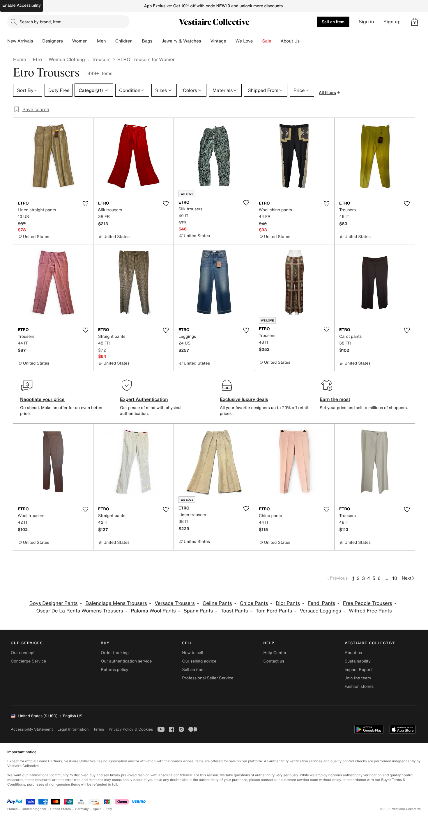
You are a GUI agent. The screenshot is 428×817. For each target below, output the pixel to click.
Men (101, 41)
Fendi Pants (321, 603)
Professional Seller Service (207, 678)
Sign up (392, 22)
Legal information (73, 729)
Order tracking (115, 653)
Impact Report (358, 670)
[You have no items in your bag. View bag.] (415, 22)
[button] (415, 22)
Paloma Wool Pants (153, 610)
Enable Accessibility (21, 5)
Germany (82, 809)
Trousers (101, 59)
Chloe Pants (254, 603)
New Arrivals (20, 41)
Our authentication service (126, 661)
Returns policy (114, 670)
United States (60, 809)
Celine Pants (217, 603)
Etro (37, 59)
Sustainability (358, 661)
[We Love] (257, 41)
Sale (266, 41)
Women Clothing (67, 59)
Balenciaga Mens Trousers (116, 603)
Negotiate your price (42, 399)
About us (353, 653)
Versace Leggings (320, 610)
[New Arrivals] (37, 41)
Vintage (218, 41)
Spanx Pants (198, 610)
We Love (244, 41)
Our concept (23, 653)
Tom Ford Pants (274, 610)
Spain (97, 809)
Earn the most (335, 399)
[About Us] (304, 41)
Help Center (274, 653)
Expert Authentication (144, 399)
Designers (52, 41)
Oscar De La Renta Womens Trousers (79, 610)
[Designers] (67, 41)
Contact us (273, 661)
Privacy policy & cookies (131, 729)
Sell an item (333, 22)
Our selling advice (199, 661)
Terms (98, 729)
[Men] (110, 41)
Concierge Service (28, 661)
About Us (290, 41)
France (12, 809)
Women (80, 41)
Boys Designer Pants (53, 603)
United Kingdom (34, 809)
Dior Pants (288, 603)
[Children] (137, 41)
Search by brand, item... (42, 22)
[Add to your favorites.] (85, 203)
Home (19, 59)
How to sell (192, 653)
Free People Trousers (367, 603)
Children (124, 41)
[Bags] (157, 41)
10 (394, 578)
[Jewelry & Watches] (205, 41)
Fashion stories (359, 686)
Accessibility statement (32, 729)
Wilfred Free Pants (370, 610)
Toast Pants (234, 610)
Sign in (366, 22)
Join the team (358, 678)
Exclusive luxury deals (244, 399)
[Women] (92, 41)
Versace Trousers (175, 603)
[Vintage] (231, 41)
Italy (109, 809)
